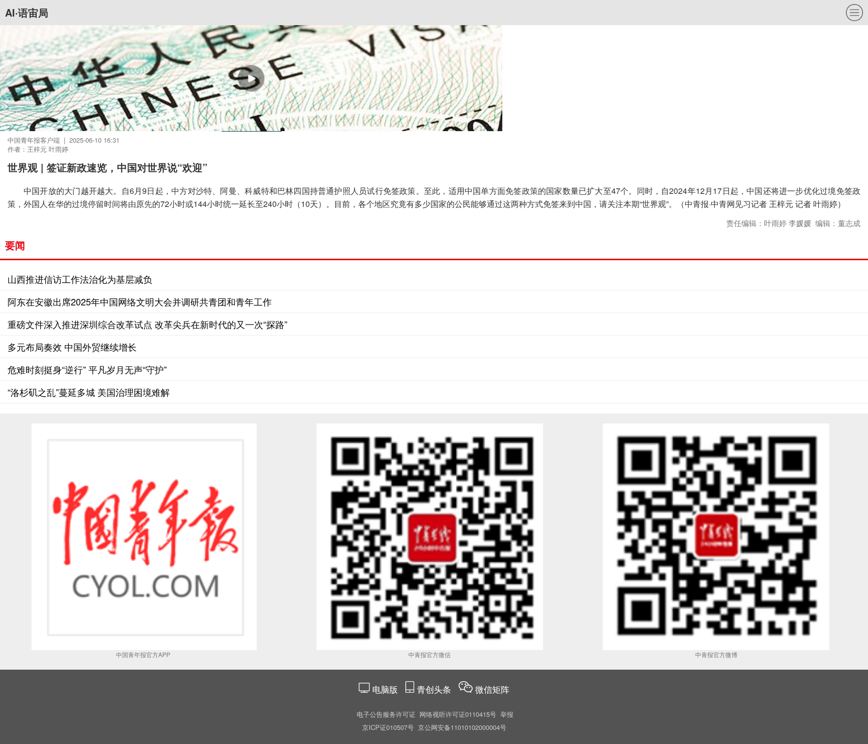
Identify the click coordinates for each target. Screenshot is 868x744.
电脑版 (385, 689)
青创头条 (435, 689)
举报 (506, 714)
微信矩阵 (492, 689)
